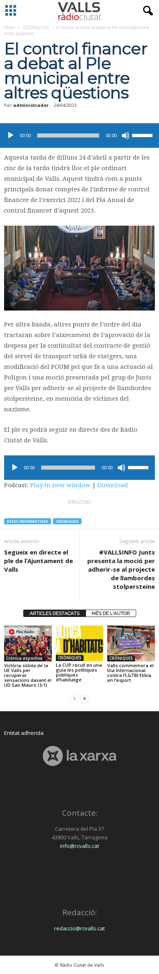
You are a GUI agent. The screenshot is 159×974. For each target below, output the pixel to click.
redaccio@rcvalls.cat (79, 928)
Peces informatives (27, 521)
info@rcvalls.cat (79, 846)
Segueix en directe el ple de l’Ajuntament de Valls (38, 560)
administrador (31, 105)
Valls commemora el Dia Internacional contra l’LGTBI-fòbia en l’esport (130, 672)
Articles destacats (55, 613)
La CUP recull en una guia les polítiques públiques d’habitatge (79, 672)
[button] (146, 11)
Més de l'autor (111, 613)
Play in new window (60, 485)
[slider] (143, 134)
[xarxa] (79, 756)
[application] (79, 135)
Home (9, 27)
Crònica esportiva (24, 658)
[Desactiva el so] (125, 135)
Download (112, 485)
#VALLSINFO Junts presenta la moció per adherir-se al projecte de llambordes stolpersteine (121, 569)
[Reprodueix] (11, 135)
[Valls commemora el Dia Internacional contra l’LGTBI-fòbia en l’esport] (131, 643)
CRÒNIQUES (36, 27)
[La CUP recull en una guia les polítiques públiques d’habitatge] (80, 643)
